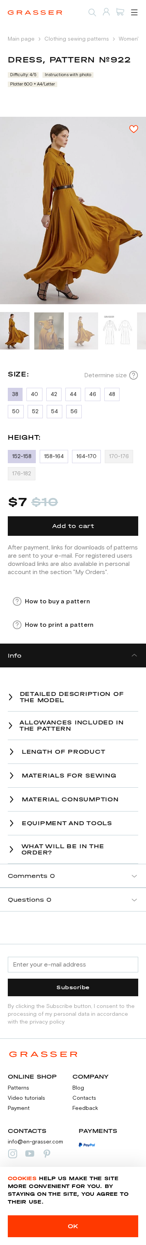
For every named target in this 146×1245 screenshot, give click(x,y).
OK (73, 1226)
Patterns (18, 1088)
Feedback (85, 1108)
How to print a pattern (59, 625)
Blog (78, 1088)
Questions (29, 899)
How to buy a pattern (57, 601)
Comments (31, 875)
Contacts (84, 1098)
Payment (19, 1108)
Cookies (22, 1178)
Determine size (105, 375)
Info (14, 655)
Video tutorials (26, 1098)
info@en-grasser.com (35, 1142)
